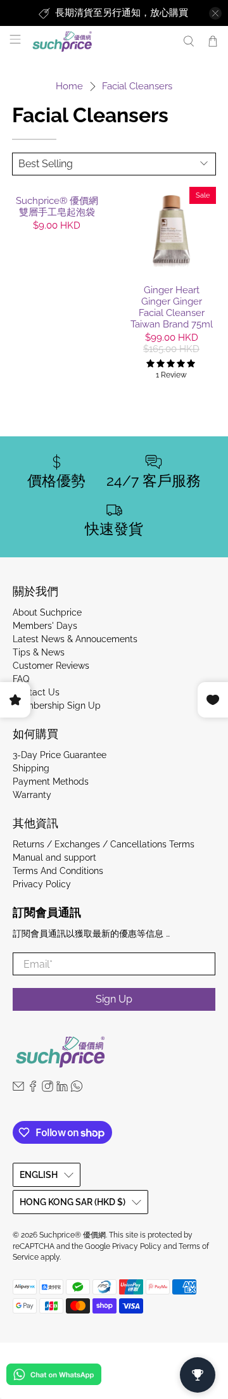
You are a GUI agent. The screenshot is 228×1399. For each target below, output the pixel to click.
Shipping (31, 768)
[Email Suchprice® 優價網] (18, 1089)
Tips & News (39, 652)
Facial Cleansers (137, 86)
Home (69, 86)
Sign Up (114, 999)
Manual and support (54, 857)
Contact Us (36, 692)
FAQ (21, 679)
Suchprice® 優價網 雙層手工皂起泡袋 (57, 206)
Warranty (32, 795)
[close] (215, 13)
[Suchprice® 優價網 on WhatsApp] (76, 1089)
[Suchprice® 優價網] (100, 41)
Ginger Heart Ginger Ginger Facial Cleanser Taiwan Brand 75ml (171, 307)
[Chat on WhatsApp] (53, 1377)
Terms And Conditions (58, 871)
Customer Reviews (51, 666)
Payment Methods (51, 781)
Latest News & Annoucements (75, 639)
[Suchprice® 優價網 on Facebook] (33, 1089)
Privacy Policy (42, 884)
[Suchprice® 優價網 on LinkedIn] (62, 1089)
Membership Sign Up (57, 705)
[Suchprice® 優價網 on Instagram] (47, 1089)
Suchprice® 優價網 (72, 1235)
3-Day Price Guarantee (59, 755)
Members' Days (45, 626)
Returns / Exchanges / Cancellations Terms (103, 844)
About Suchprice (47, 612)
